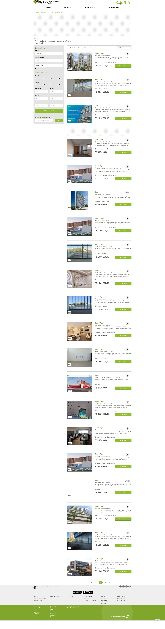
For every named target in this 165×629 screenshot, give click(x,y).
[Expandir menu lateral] (129, 2)
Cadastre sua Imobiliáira (90, 600)
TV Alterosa (36, 613)
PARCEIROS (121, 596)
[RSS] (128, 587)
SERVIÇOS (70, 596)
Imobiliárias (113, 7)
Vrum (51, 609)
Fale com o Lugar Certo (46, 586)
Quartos (37, 76)
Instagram (56, 586)
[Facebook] (120, 587)
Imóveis (67, 7)
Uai (51, 607)
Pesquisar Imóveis (38, 600)
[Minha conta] (125, 2)
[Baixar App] (77, 594)
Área (36, 103)
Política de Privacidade (106, 602)
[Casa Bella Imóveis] (127, 192)
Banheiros (38, 88)
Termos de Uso (104, 603)
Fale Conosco (104, 598)
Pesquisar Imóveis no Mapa (40, 598)
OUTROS (103, 596)
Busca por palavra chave (42, 117)
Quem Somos (104, 600)
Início (48, 7)
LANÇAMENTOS (55, 596)
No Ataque (53, 611)
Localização (39, 65)
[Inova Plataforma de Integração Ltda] (127, 53)
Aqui (35, 609)
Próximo (108, 582)
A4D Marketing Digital (72, 607)
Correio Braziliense (122, 598)
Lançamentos (90, 7)
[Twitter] (123, 587)
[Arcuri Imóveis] (127, 480)
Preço (37, 95)
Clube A (52, 616)
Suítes (52, 88)
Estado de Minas (121, 600)
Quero (37, 50)
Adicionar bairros (40, 72)
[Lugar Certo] (35, 587)
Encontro (52, 615)
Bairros (37, 69)
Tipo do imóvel (39, 57)
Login (37, 586)
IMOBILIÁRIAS (88, 596)
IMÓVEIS (36, 596)
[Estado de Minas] (56, 1)
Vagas (37, 82)
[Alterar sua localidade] (117, 2)
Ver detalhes (123, 66)
